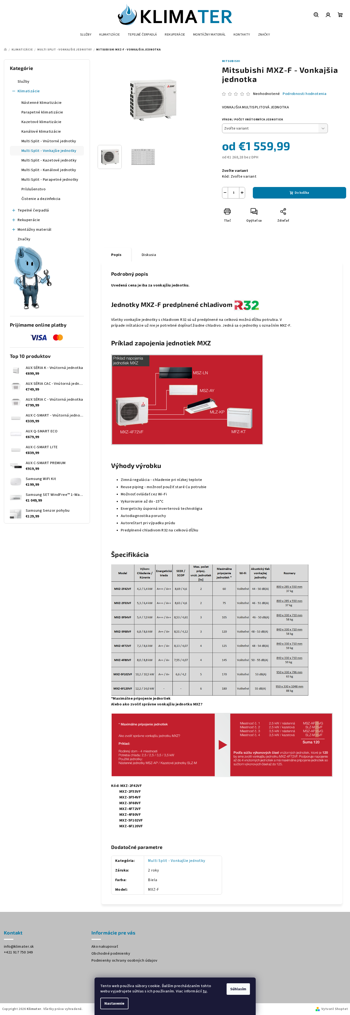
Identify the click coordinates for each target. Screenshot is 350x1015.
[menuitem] (85, 34)
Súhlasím (238, 989)
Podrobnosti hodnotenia (304, 93)
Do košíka (302, 192)
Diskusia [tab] (149, 254)
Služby (23, 81)
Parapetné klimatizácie (42, 112)
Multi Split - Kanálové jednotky (48, 170)
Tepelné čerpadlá (33, 210)
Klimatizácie (29, 91)
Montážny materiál (34, 229)
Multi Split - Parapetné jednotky (49, 179)
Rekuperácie (29, 220)
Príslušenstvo (33, 189)
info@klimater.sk (19, 946)
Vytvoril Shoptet (334, 1009)
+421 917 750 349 (18, 952)
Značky (24, 239)
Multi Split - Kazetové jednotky (48, 160)
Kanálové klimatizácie (41, 131)
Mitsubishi (231, 61)
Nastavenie (114, 1003)
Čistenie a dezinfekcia (41, 198)
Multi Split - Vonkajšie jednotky (48, 150)
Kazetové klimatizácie (41, 122)
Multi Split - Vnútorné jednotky (48, 141)
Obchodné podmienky (110, 953)
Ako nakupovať (104, 946)
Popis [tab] (116, 254)
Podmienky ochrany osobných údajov (124, 960)
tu (205, 991)
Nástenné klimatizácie (41, 102)
